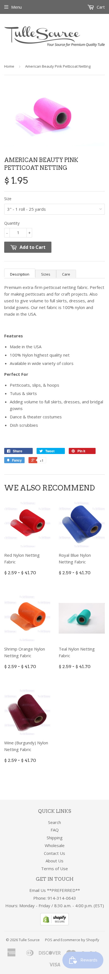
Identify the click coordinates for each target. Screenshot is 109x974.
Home (9, 66)
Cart (100, 7)
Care (66, 274)
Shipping (55, 837)
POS (48, 939)
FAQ (55, 830)
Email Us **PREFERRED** (54, 890)
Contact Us (54, 853)
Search (54, 822)
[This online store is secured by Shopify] (54, 923)
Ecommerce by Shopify (80, 939)
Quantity (12, 223)
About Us (54, 860)
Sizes (45, 274)
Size (7, 198)
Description (19, 274)
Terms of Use (54, 868)
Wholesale (55, 845)
